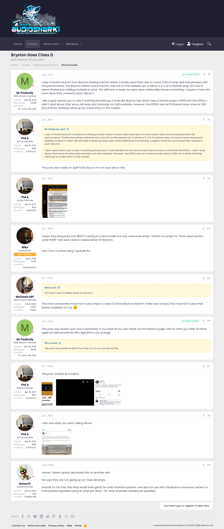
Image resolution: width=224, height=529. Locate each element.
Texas (33, 309)
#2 (209, 119)
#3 (209, 178)
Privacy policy (56, 525)
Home (18, 44)
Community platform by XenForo (183, 525)
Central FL (31, 151)
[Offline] (33, 85)
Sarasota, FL (29, 267)
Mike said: (51, 287)
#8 (209, 415)
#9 (209, 464)
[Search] (209, 44)
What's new (50, 44)
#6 (209, 320)
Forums (32, 44)
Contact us (18, 525)
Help (69, 525)
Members (72, 44)
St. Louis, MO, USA (27, 108)
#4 (209, 228)
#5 (209, 278)
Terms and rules (36, 525)
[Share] (204, 74)
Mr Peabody (21, 59)
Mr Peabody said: (55, 129)
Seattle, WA (30, 496)
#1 (209, 74)
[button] (61, 44)
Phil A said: (51, 343)
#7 (209, 366)
